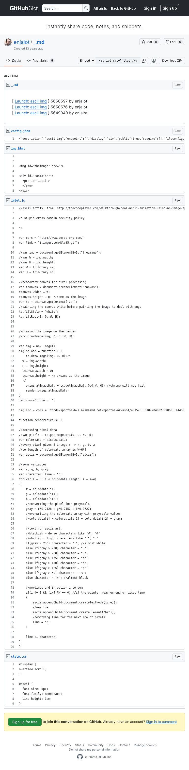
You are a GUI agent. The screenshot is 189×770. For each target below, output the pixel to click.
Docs (111, 745)
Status (79, 745)
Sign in (150, 8)
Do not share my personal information (94, 749)
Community (96, 745)
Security (65, 745)
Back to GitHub (123, 8)
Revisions (42, 60)
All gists (100, 8)
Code (16, 60)
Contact (124, 745)
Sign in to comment (161, 721)
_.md (39, 42)
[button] (144, 60)
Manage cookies (145, 745)
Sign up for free (24, 722)
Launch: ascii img (31, 101)
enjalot (22, 42)
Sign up (170, 8)
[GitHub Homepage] (80, 757)
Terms (37, 745)
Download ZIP (172, 60)
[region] (94, 107)
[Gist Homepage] (24, 8)
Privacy (50, 745)
